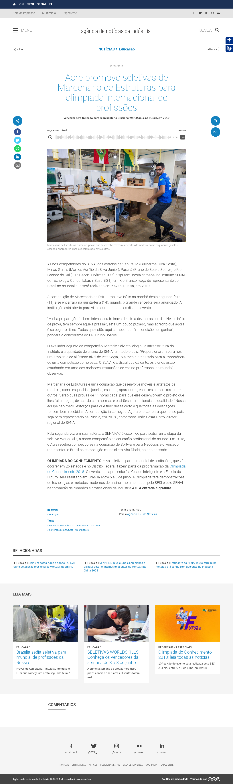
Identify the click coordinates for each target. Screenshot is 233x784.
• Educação (52, 514)
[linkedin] (218, 13)
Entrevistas (79, 764)
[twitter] (200, 13)
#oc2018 (95, 525)
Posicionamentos (110, 764)
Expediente (70, 13)
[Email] (17, 165)
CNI (21, 4)
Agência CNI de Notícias (142, 514)
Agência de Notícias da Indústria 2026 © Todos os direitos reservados (52, 779)
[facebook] (194, 13)
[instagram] (206, 13)
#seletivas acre (82, 529)
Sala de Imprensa (24, 13)
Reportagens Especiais (175, 647)
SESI (30, 4)
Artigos (93, 764)
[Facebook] (17, 131)
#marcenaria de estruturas (60, 529)
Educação (21, 562)
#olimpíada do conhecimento (74, 525)
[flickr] (212, 13)
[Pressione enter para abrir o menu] (15, 30)
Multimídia (49, 13)
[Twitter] (17, 140)
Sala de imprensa (133, 764)
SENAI (41, 4)
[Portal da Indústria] (14, 4)
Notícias (64, 764)
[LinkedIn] (17, 157)
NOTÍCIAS (106, 49)
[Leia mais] (45, 623)
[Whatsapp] (17, 148)
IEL (51, 4)
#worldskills (53, 525)
